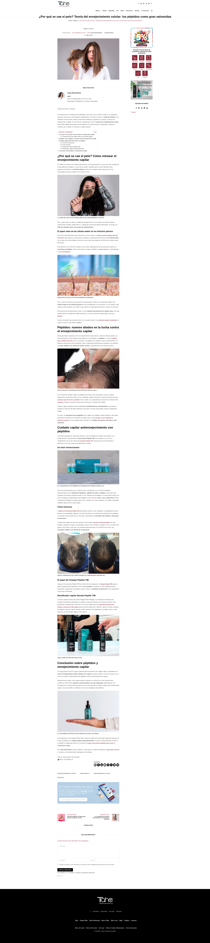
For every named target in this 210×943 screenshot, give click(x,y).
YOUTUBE (111, 911)
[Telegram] (114, 764)
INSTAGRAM (103, 911)
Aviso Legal (101, 928)
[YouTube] (149, 3)
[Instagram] (143, 3)
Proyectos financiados (131, 928)
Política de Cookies (79, 928)
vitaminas (94, 498)
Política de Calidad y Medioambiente (115, 928)
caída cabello (85, 773)
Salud (91, 28)
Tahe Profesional (94, 920)
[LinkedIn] (141, 3)
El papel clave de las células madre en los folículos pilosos (78, 136)
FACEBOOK (96, 911)
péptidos (61, 777)
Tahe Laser (114, 920)
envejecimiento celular (102, 773)
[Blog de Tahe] (105, 900)
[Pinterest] (151, 3)
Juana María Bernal (74, 93)
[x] (146, 3)
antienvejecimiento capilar (67, 773)
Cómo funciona (66, 144)
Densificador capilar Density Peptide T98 (73, 148)
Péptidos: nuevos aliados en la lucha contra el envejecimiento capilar (78, 138)
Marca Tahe (105, 920)
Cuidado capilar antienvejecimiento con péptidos (72, 140)
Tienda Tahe (84, 920)
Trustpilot (133, 112)
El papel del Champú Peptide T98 (71, 146)
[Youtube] (104, 764)
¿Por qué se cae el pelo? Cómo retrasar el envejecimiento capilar (77, 134)
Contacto (134, 920)
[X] (98, 764)
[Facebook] (138, 3)
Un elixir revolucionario (68, 142)
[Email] (117, 764)
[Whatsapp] (111, 764)
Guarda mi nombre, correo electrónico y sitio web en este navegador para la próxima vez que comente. (86, 864)
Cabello (75, 20)
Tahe (76, 920)
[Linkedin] (101, 764)
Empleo (126, 920)
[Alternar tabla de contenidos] (94, 132)
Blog (120, 920)
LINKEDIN (118, 911)
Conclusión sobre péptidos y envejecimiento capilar (73, 150)
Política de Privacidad (91, 928)
